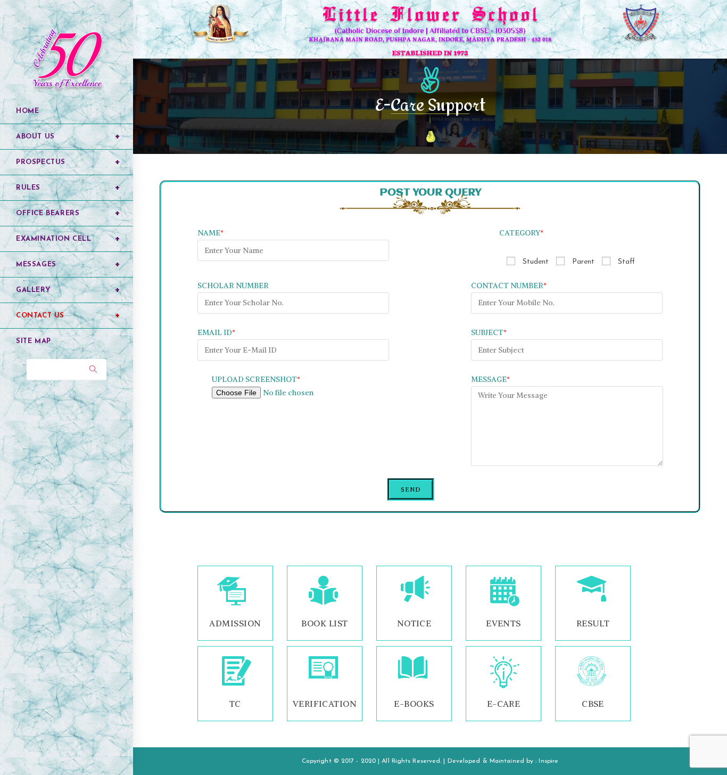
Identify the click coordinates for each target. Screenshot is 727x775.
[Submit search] (93, 369)
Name (210, 233)
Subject (489, 332)
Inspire (548, 761)
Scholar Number (233, 285)
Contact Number (509, 285)
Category (521, 233)
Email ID (216, 332)
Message (490, 379)
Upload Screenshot (256, 379)
